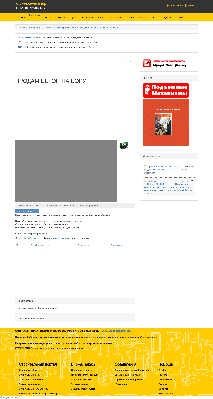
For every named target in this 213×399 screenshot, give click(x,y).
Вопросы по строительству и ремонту (38, 393)
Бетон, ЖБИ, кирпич (82, 27)
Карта (101, 17)
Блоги (131, 17)
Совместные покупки (29, 383)
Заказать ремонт (79, 383)
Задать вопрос (165, 393)
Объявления (87, 17)
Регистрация (176, 5)
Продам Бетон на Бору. (106, 27)
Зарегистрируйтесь (30, 37)
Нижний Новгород (32, 238)
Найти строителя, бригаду (84, 374)
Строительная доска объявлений (132, 369)
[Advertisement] (75, 108)
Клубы (73, 17)
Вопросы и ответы (147, 17)
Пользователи (116, 17)
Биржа (61, 17)
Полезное (180, 17)
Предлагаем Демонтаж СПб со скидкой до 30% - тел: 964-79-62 (161, 168)
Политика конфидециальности (115, 330)
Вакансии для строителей (128, 374)
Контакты (163, 388)
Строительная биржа (82, 369)
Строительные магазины (31, 379)
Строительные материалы (56, 27)
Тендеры (166, 17)
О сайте (162, 369)
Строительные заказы (82, 379)
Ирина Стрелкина (60, 238)
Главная (22, 17)
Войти (190, 5)
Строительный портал (30, 369)
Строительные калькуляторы (33, 388)
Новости (49, 17)
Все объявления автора (41, 245)
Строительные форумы (31, 374)
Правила (162, 374)
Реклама (162, 383)
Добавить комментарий (32, 317)
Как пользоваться (167, 379)
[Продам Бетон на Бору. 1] (15, 141)
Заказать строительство (83, 388)
